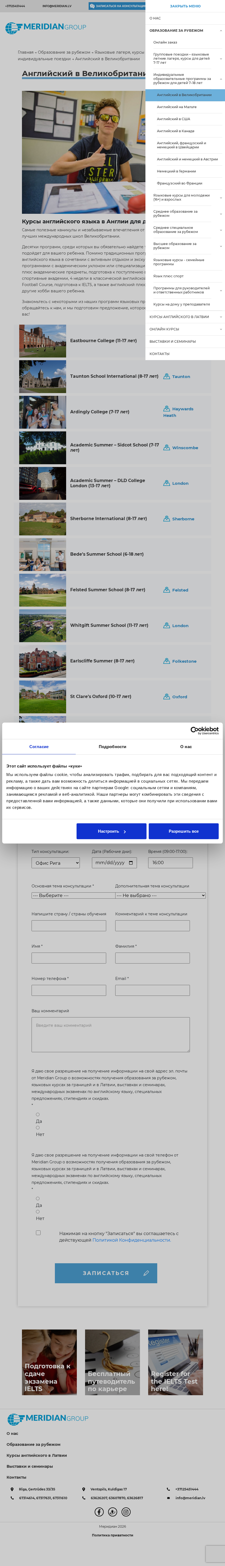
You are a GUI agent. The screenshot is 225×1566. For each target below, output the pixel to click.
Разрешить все (184, 831)
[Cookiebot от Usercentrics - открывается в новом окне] (195, 730)
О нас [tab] (186, 746)
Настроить (108, 831)
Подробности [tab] (112, 746)
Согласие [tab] (39, 746)
